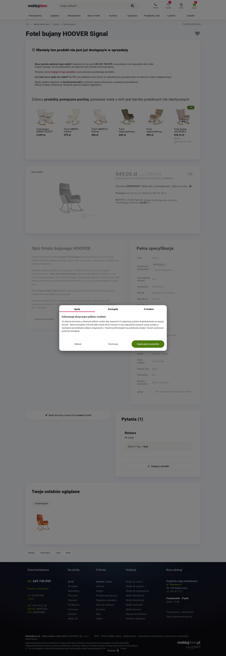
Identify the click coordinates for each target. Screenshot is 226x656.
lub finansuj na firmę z (127, 202)
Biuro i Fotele (93, 15)
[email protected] (43, 598)
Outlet (99, 618)
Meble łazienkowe (135, 600)
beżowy (31, 553)
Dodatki (190, 15)
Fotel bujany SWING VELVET (44, 130)
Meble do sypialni (135, 586)
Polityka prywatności (106, 595)
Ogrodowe (132, 15)
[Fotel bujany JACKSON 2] (183, 117)
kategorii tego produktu (63, 72)
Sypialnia (54, 15)
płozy (68, 553)
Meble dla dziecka (135, 595)
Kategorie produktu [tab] (44, 319)
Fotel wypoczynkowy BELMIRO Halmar (128, 130)
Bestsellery (73, 591)
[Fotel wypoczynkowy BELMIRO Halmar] (128, 117)
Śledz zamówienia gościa (179, 616)
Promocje (73, 609)
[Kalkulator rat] (160, 199)
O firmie (100, 586)
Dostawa (100, 609)
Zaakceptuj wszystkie (148, 344)
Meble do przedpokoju (137, 591)
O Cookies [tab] (149, 309)
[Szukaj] (132, 5)
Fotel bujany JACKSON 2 (180, 130)
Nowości (72, 600)
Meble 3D (73, 618)
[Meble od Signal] (173, 265)
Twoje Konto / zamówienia (180, 612)
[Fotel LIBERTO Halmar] (73, 117)
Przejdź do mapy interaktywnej (181, 581)
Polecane (72, 595)
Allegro (99, 591)
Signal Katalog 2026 (163, 270)
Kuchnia (113, 15)
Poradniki (73, 586)
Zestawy (72, 614)
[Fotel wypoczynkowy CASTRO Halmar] (156, 117)
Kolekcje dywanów (135, 618)
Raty (98, 614)
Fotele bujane (41, 503)
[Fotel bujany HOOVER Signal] (43, 522)
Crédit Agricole (135, 199)
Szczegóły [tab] (113, 309)
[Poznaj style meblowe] (143, 292)
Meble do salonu (134, 581)
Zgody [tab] (77, 309)
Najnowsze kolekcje (136, 614)
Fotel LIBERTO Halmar (71, 130)
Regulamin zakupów (106, 600)
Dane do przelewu (105, 604)
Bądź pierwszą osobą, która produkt (69, 415)
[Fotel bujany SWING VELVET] (45, 117)
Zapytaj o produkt (160, 466)
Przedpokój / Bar (152, 15)
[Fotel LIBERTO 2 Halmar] (100, 117)
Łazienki (171, 15)
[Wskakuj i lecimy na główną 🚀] (27, 24)
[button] (155, 6)
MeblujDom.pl (33, 636)
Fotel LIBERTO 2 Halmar (99, 130)
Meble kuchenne (134, 604)
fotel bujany (45, 553)
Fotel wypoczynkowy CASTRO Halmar (155, 130)
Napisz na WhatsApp (38, 588)
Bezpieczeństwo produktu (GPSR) (175, 391)
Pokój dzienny (35, 15)
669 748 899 (42, 581)
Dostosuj (113, 344)
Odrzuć (77, 344)
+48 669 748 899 (103, 64)
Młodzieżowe (74, 15)
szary (58, 553)
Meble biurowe (133, 609)
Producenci (73, 604)
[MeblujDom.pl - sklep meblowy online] (37, 5)
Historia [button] (111, 650)
